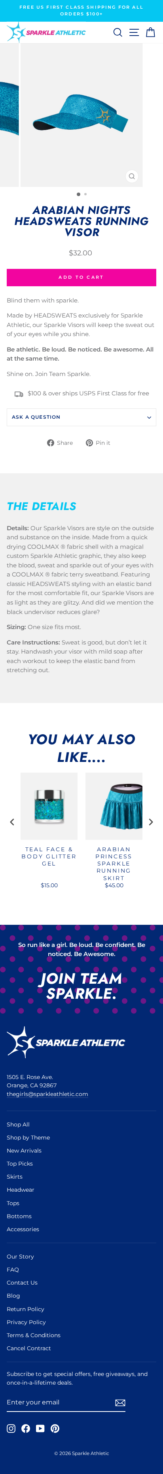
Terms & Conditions (34, 1335)
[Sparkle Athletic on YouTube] (40, 1428)
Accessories (23, 1229)
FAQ (13, 1269)
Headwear (20, 1190)
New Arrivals (24, 1150)
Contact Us (22, 1282)
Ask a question (36, 417)
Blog (13, 1296)
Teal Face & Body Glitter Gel (49, 856)
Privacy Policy (26, 1322)
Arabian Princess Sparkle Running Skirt (114, 864)
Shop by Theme (28, 1137)
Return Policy (25, 1309)
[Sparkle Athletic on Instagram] (11, 1428)
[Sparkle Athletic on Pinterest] (55, 1428)
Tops (13, 1203)
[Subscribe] (120, 1402)
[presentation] (12, 822)
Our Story (20, 1256)
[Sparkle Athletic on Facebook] (25, 1428)
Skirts (15, 1177)
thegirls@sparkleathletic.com (47, 1094)
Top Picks (20, 1163)
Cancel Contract (29, 1348)
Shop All (18, 1124)
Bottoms (19, 1216)
